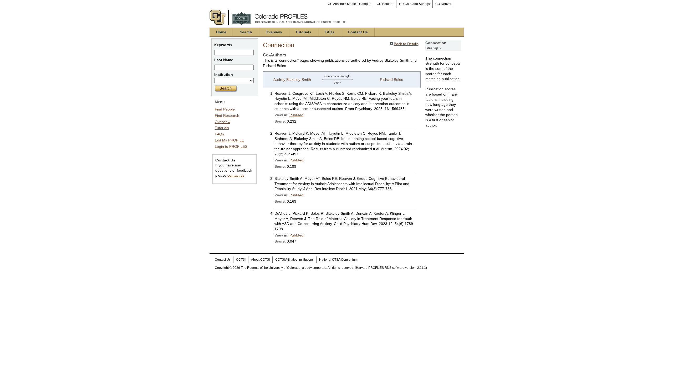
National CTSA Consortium (338, 259)
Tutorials (303, 32)
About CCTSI (260, 259)
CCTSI (241, 259)
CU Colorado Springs (414, 4)
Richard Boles (391, 79)
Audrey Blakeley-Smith (292, 79)
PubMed (296, 115)
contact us (235, 175)
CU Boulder (385, 4)
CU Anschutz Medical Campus (349, 4)
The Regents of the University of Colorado (270, 268)
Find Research (227, 115)
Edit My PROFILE (229, 140)
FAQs (329, 32)
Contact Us (358, 32)
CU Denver (443, 4)
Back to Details (406, 44)
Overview (274, 32)
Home (221, 32)
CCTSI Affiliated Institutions (294, 259)
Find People (225, 109)
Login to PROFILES (231, 146)
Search (246, 32)
